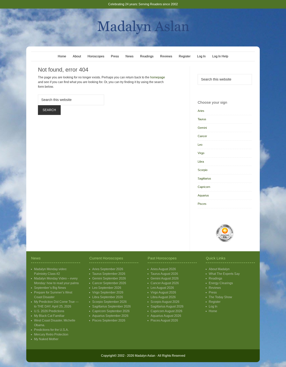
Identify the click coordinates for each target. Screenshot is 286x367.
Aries (201, 110)
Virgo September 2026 (107, 292)
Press (213, 292)
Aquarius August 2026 (166, 315)
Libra (201, 161)
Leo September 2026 (106, 287)
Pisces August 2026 (164, 320)
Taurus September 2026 (108, 273)
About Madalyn (219, 269)
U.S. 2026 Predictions (49, 311)
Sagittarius (204, 178)
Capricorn (204, 186)
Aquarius (203, 195)
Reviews (215, 287)
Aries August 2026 (163, 269)
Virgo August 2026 (163, 292)
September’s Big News (50, 287)
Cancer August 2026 (165, 283)
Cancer (202, 136)
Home (213, 311)
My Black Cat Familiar (49, 315)
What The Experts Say (224, 273)
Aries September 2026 (107, 269)
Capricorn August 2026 (166, 311)
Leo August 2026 (162, 287)
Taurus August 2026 (164, 273)
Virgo (201, 153)
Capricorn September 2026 (111, 311)
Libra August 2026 (163, 297)
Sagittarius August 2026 (167, 306)
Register (214, 301)
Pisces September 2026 (108, 320)
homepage (157, 77)
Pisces (202, 203)
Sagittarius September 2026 (111, 306)
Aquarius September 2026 (110, 315)
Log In (213, 306)
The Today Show (220, 297)
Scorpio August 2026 (165, 301)
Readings (215, 278)
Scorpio (202, 170)
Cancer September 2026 (109, 283)
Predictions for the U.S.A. (51, 329)
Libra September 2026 (107, 297)
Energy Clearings (221, 283)
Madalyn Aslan (143, 28)
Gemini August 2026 (165, 278)
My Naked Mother (46, 339)
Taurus (202, 119)
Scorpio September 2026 (109, 301)
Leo (200, 144)
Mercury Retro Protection (51, 334)
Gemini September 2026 (109, 278)
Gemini (202, 127)
